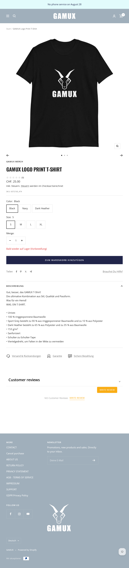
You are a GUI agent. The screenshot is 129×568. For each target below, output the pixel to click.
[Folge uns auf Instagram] (19, 514)
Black (12, 208)
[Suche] (14, 16)
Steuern (25, 185)
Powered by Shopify (27, 549)
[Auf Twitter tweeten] (25, 271)
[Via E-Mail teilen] (31, 272)
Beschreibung (15, 286)
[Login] (114, 16)
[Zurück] (7, 155)
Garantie (57, 356)
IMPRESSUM (12, 483)
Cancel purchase (15, 453)
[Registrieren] (94, 460)
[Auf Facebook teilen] (16, 271)
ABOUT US (12, 459)
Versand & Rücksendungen (26, 356)
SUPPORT (11, 489)
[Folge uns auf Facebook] (10, 514)
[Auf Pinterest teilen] (21, 271)
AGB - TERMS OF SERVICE (19, 477)
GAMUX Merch (14, 161)
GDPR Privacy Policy (17, 495)
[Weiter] (121, 155)
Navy (25, 208)
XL (41, 224)
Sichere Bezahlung (84, 356)
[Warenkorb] (121, 16)
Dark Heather (42, 208)
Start (8, 28)
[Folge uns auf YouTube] (28, 514)
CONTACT (11, 447)
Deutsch (12, 540)
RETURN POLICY (15, 465)
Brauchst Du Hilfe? (113, 271)
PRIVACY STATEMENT (17, 471)
